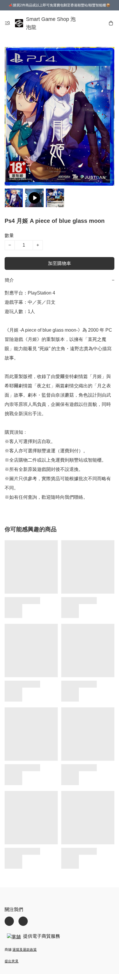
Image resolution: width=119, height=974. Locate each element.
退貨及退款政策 (24, 950)
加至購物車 (59, 263)
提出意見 (11, 961)
